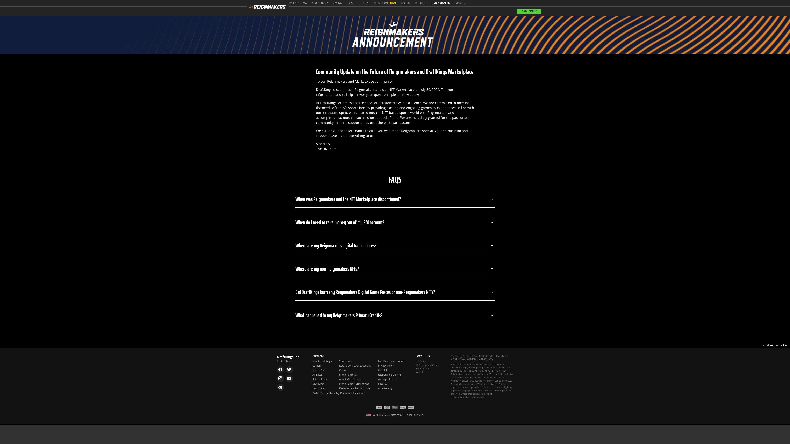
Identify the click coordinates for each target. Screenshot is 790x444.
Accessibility (385, 388)
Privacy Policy (386, 365)
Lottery (363, 3)
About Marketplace (350, 379)
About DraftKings (322, 361)
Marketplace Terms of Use (354, 383)
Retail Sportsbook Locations (355, 365)
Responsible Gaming (390, 374)
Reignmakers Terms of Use (354, 388)
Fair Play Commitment (390, 361)
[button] (763, 345)
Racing (405, 3)
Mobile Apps (319, 370)
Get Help (383, 370)
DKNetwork (318, 383)
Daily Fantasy (298, 3)
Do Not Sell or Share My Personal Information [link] (338, 393)
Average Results (387, 379)
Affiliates (317, 374)
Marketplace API (348, 374)
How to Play (319, 388)
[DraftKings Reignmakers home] (268, 8)
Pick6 (350, 3)
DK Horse (421, 3)
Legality (382, 383)
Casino (337, 3)
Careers (317, 365)
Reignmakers (441, 3)
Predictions (381, 3)
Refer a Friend (320, 379)
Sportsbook (320, 3)
